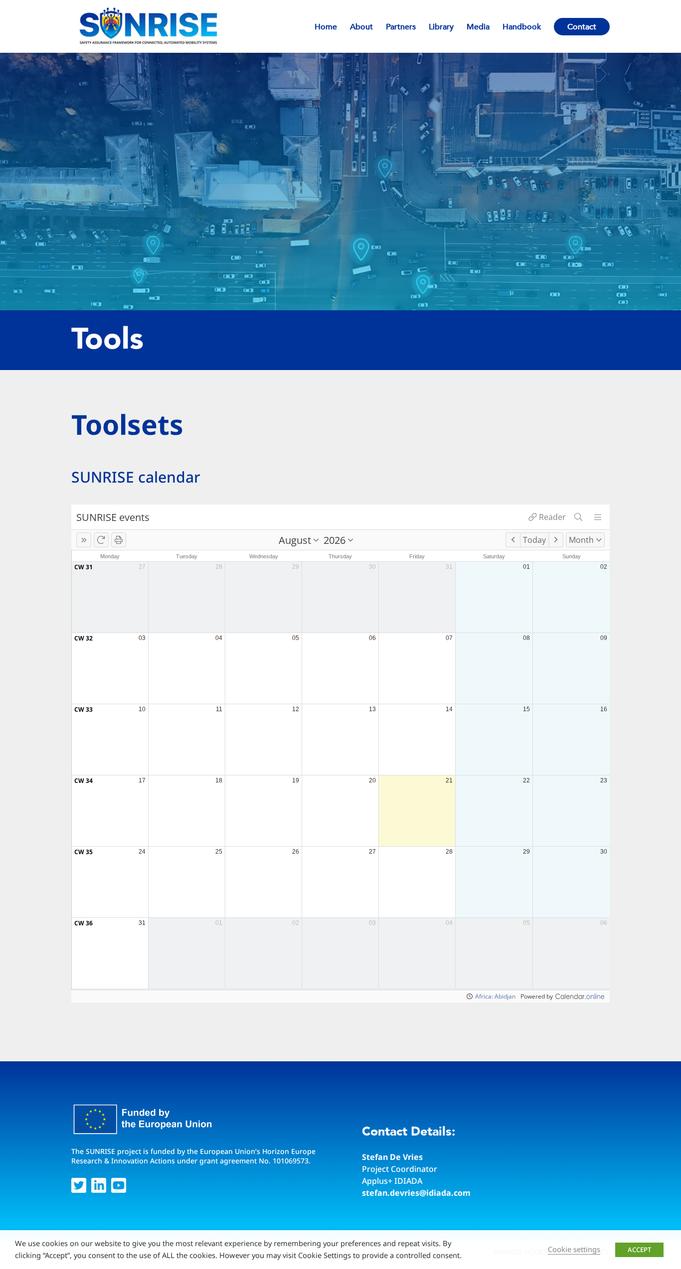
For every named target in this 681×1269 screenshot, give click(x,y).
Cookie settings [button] (574, 1249)
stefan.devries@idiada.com (416, 1192)
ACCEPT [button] (639, 1249)
